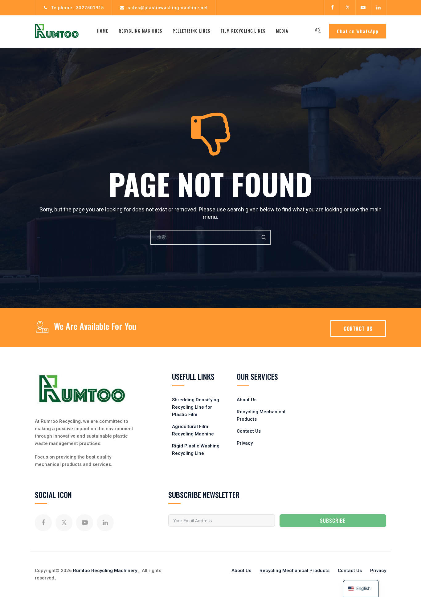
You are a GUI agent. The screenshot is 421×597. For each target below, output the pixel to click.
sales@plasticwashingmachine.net (168, 7)
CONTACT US (358, 328)
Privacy (245, 443)
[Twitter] (347, 7)
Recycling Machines (140, 30)
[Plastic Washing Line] (57, 30)
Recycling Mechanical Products (294, 570)
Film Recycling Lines (243, 30)
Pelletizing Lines (191, 30)
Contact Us (249, 431)
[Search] (317, 31)
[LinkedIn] (378, 7)
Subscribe (332, 520)
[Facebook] (332, 7)
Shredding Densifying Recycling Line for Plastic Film (195, 407)
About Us (246, 400)
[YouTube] (363, 7)
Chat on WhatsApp (357, 31)
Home (102, 30)
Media (282, 30)
